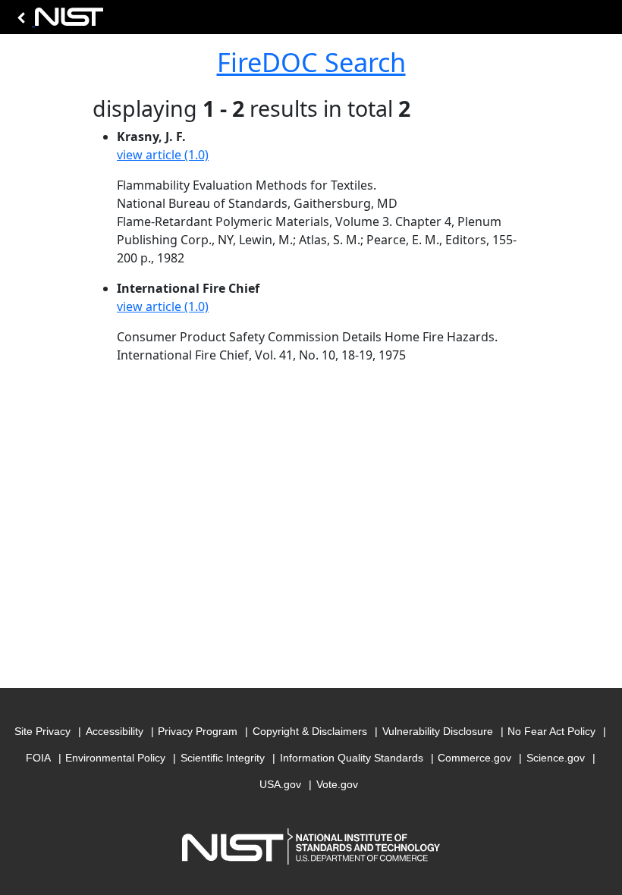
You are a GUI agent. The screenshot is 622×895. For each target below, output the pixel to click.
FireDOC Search (311, 62)
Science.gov (555, 758)
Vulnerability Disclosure (437, 731)
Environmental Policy (115, 758)
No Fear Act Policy (551, 731)
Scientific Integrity (223, 758)
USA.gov (280, 784)
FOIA (38, 758)
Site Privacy (42, 731)
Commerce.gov (474, 758)
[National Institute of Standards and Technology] (57, 21)
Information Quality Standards (351, 758)
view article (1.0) (163, 154)
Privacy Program (197, 731)
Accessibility (114, 731)
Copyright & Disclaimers (310, 731)
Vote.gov (337, 784)
